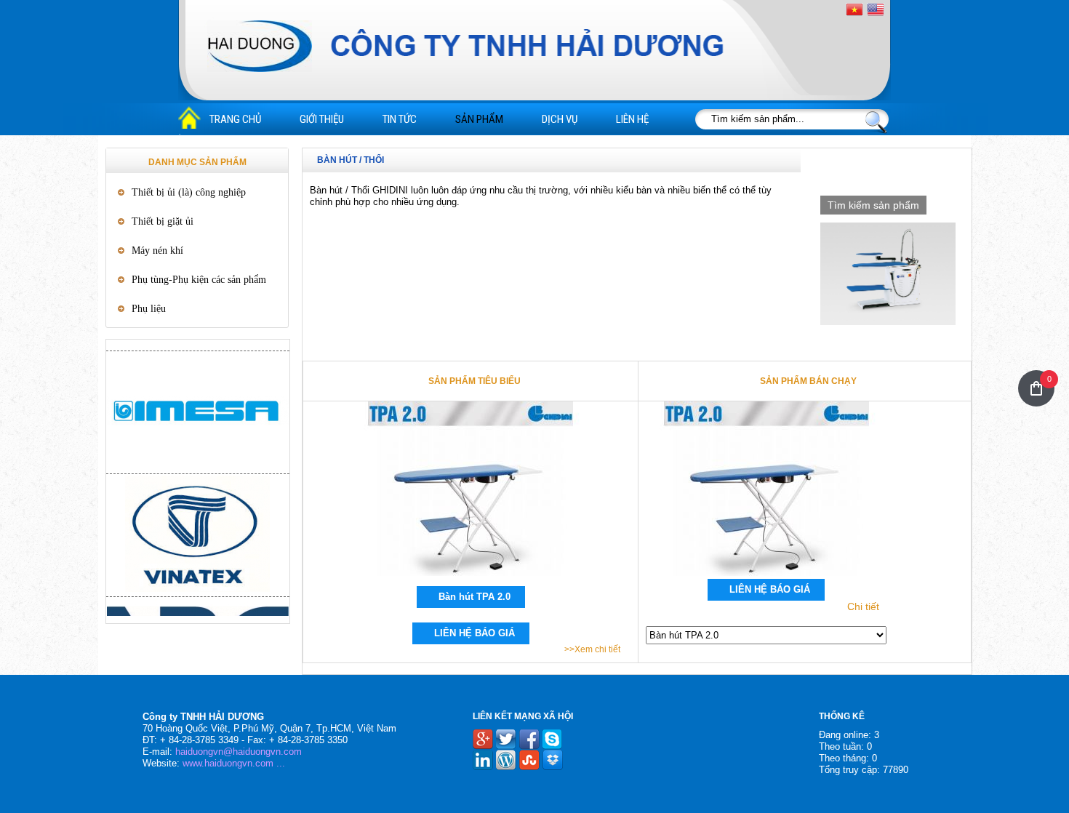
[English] (875, 9)
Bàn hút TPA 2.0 (475, 596)
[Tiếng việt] (855, 10)
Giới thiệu (322, 119)
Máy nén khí (157, 250)
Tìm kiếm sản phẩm (873, 205)
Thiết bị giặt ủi (162, 221)
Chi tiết (863, 606)
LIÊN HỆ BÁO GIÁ (474, 633)
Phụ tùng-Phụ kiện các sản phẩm (199, 279)
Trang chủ (235, 119)
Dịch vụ (559, 119)
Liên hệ (632, 119)
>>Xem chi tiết (592, 649)
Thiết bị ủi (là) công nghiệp (189, 192)
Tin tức (400, 119)
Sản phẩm (479, 119)
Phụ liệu (149, 308)
